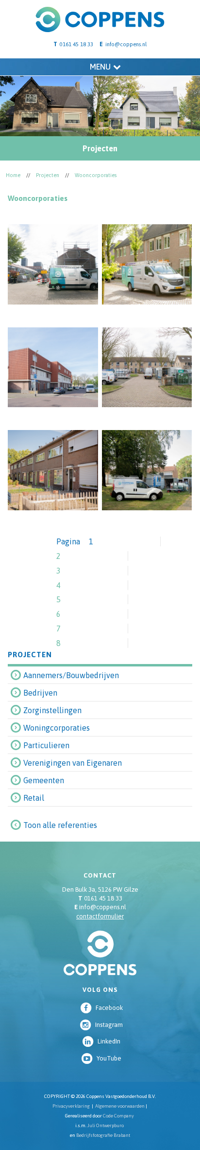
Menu (100, 66)
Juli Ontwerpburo (105, 1125)
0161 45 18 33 (100, 898)
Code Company (118, 1115)
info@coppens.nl (126, 44)
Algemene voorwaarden (120, 1106)
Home (13, 175)
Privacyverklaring (71, 1106)
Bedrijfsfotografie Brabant (103, 1135)
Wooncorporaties (96, 175)
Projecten (47, 175)
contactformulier (100, 916)
